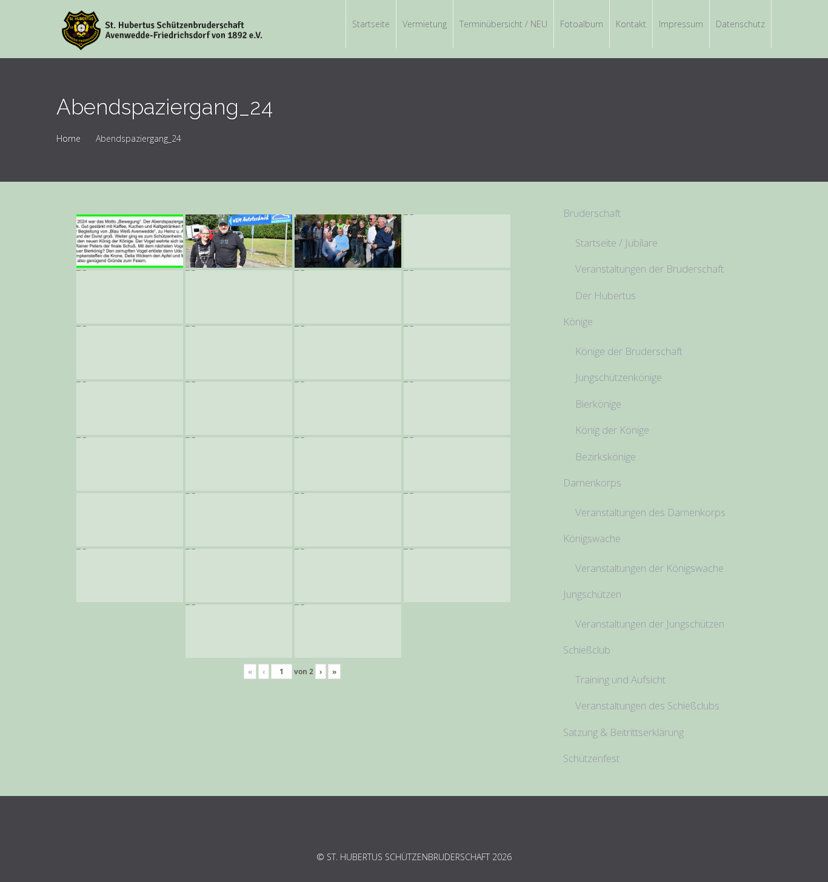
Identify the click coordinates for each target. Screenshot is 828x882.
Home (68, 138)
